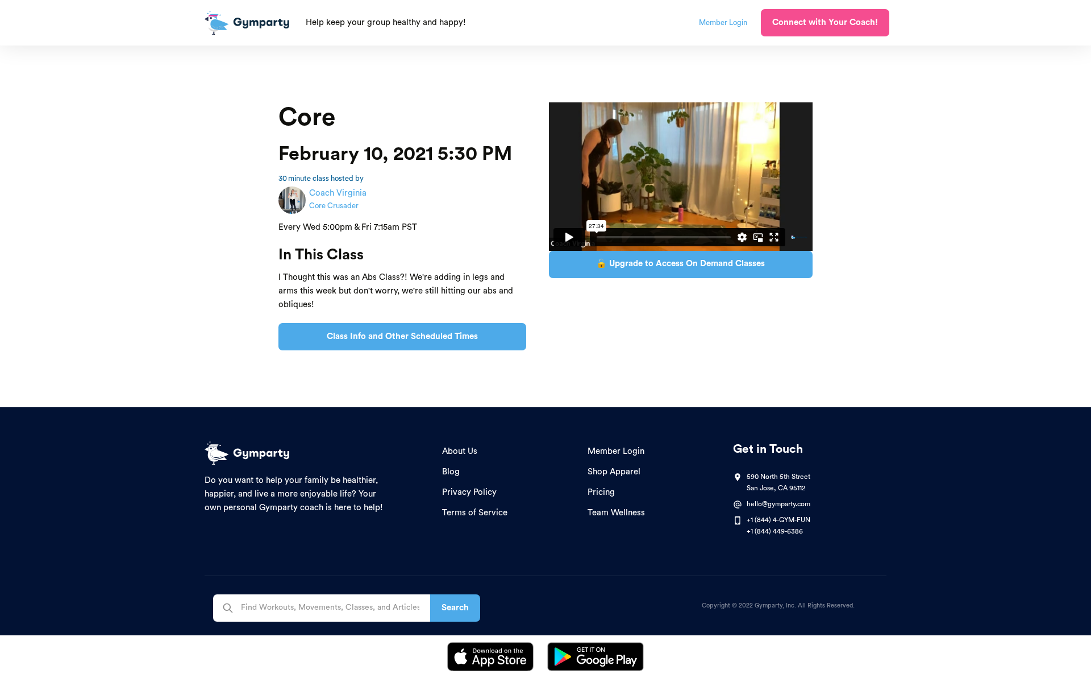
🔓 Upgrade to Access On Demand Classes (680, 263)
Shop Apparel (614, 472)
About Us (459, 451)
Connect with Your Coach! (825, 22)
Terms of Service (474, 513)
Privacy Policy (469, 492)
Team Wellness (616, 513)
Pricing (601, 492)
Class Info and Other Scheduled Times (402, 336)
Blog (451, 472)
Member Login (616, 451)
